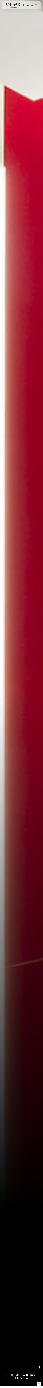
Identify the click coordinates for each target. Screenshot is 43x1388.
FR (28, 5)
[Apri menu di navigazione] (36, 5)
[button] (39, 1367)
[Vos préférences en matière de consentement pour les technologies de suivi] (39, 1384)
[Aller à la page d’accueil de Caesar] (13, 5)
